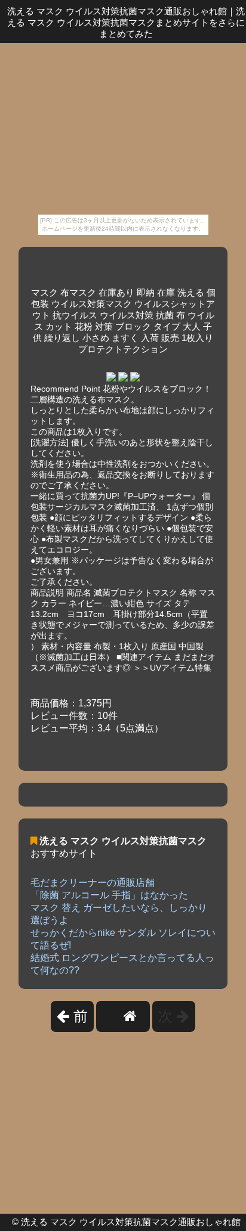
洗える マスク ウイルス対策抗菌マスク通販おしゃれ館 (131, 1222)
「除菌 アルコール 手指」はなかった (109, 895)
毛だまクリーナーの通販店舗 (92, 882)
